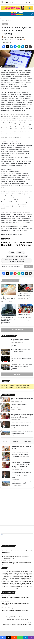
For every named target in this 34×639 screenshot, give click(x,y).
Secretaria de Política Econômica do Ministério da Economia (17, 260)
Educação (23, 622)
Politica (24, 624)
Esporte (14, 624)
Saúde (29, 624)
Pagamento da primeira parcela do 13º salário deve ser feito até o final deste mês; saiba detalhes (25, 317)
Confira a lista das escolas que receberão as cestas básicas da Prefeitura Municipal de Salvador (20, 406)
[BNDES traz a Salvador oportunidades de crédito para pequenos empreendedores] (8, 310)
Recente (15, 441)
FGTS (12, 253)
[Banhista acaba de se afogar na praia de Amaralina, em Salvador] (5, 433)
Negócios (19, 624)
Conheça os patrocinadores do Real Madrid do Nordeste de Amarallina (16, 243)
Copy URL (28, 266)
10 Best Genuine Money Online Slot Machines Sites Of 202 (20, 340)
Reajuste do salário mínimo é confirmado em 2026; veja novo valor (8, 298)
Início (4, 20)
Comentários (27, 441)
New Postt (14, 345)
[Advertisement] (17, 506)
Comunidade (6, 622)
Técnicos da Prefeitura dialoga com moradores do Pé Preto (20, 350)
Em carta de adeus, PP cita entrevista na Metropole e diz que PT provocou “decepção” (21, 366)
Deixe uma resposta (17, 329)
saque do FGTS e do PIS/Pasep (17, 256)
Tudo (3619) (17, 374)
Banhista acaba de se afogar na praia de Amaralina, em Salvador (22, 432)
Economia (8, 20)
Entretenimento (7, 624)
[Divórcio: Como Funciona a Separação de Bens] (5, 399)
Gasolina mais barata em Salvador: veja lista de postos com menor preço (24, 295)
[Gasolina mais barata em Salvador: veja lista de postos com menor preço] (25, 288)
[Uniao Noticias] (7, 2)
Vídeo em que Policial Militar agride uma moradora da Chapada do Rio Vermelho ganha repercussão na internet (22, 415)
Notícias (12, 622)
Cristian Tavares (24, 619)
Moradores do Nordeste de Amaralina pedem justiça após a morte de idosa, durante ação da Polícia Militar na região (21, 424)
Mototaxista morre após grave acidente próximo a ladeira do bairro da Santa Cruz (21, 358)
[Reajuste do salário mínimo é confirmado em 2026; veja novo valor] (8, 289)
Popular (5, 441)
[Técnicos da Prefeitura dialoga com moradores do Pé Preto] (5, 352)
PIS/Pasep (21, 253)
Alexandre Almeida (8, 37)
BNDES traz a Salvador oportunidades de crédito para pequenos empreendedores (8, 320)
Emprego (29, 622)
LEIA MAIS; (5, 238)
